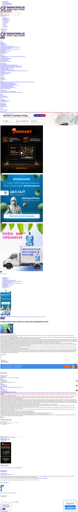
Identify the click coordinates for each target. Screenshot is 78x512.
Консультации (6, 21)
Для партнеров (3, 79)
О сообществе (2, 99)
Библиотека (6, 19)
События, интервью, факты (11, 333)
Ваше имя (2, 421)
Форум (1, 94)
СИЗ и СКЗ (2, 71)
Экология (2, 75)
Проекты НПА (3, 51)
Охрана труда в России (4, 464)
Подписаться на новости (7, 3)
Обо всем (2, 53)
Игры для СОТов (3, 111)
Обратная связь (5, 1)
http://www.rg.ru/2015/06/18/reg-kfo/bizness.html (8, 387)
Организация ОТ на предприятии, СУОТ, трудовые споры (11, 65)
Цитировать (2, 379)
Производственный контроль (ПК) (6, 85)
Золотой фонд (6, 26)
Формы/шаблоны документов (5, 61)
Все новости (2, 43)
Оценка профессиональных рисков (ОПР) (8, 83)
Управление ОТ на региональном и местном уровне (9, 47)
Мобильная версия (4, 471)
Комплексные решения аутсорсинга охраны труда (9, 84)
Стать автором (5, 5)
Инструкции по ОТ (3, 57)
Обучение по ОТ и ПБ (4, 68)
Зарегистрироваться (4, 511)
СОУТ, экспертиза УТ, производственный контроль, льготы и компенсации (14, 70)
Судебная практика (3, 52)
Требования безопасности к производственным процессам (11, 66)
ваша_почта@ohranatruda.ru (8, 4)
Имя (1, 378)
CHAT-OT (2, 108)
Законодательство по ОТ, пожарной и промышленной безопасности (12, 56)
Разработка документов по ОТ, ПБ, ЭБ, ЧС (8, 87)
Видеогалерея (2, 105)
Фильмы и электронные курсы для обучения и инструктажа (11, 92)
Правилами (45, 476)
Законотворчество (3, 44)
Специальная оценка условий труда (6, 86)
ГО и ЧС (2, 74)
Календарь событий (6, 18)
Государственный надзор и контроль (7, 46)
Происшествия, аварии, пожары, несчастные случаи (12, 283)
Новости (5, 17)
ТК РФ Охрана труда (4, 60)
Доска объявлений (3, 106)
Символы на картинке (4, 436)
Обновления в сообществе (5, 100)
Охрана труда (2, 45)
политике (7, 507)
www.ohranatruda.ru (12, 492)
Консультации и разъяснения (5, 50)
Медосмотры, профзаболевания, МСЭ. (7, 69)
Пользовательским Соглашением (42, 478)
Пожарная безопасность (4, 73)
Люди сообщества (3, 101)
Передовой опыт (3, 49)
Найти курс (67, 366)
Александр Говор (3, 381)
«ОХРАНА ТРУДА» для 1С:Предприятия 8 (8, 91)
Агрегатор (5, 22)
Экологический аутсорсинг (5, 88)
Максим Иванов (3, 376)
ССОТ (5, 27)
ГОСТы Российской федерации (6, 58)
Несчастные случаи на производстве (7, 67)
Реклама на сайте (6, 2)
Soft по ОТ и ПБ (6, 20)
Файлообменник (3, 104)
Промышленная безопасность (5, 72)
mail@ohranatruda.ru (18, 467)
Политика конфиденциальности (6, 474)
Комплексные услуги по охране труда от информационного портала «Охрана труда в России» (17, 81)
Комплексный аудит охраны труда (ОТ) (7, 82)
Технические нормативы (4, 59)
